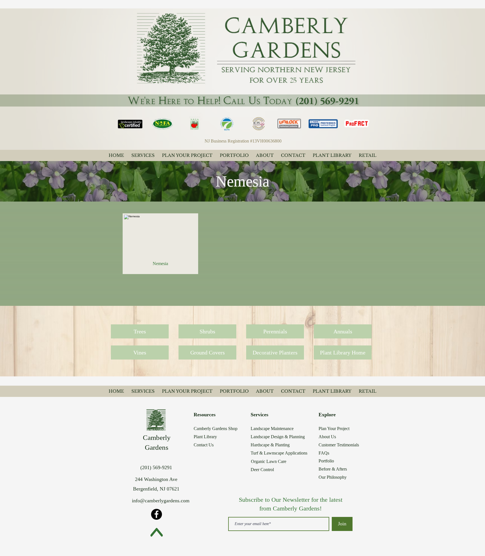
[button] (160, 243)
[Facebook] (156, 514)
